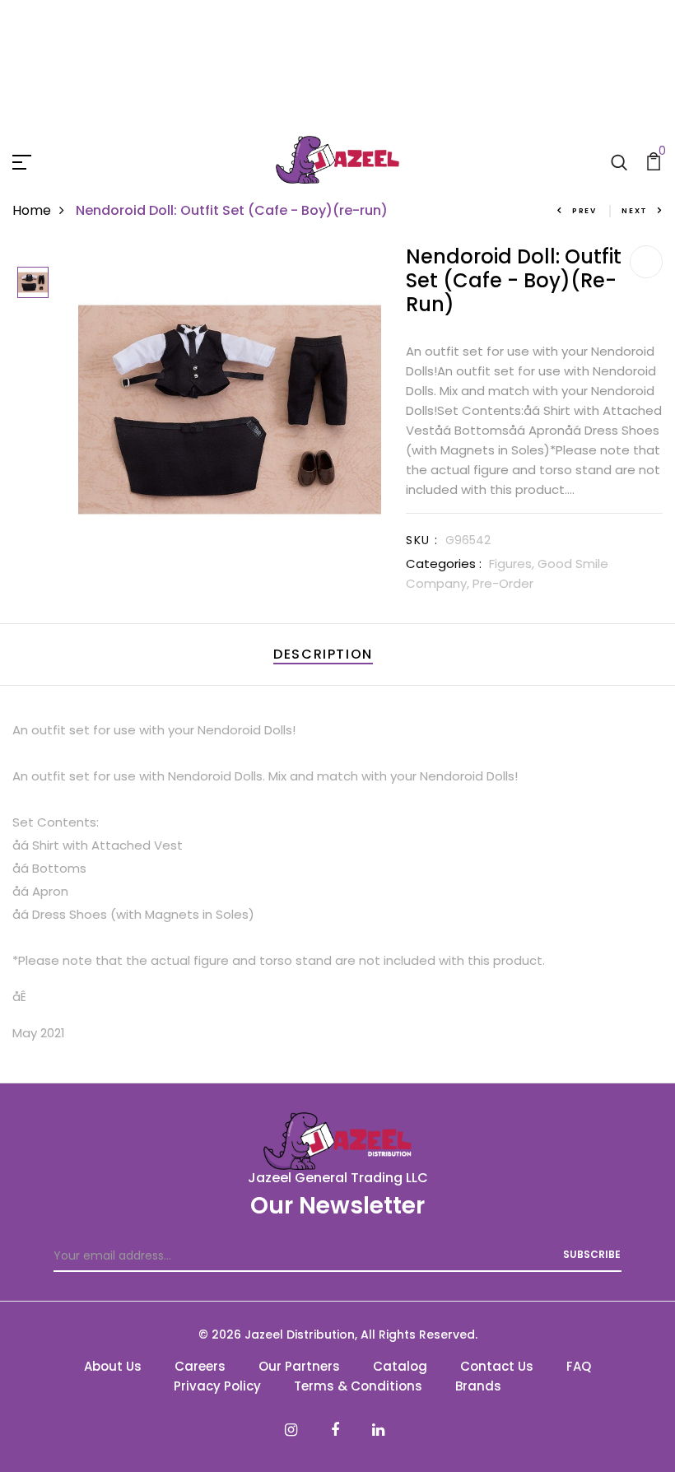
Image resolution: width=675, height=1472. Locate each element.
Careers (200, 1366)
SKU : (422, 540)
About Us (113, 1366)
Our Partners (299, 1366)
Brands (478, 1386)
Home (31, 210)
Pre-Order (502, 583)
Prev (584, 211)
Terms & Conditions (358, 1386)
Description (323, 654)
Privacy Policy (217, 1386)
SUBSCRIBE (592, 1254)
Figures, (513, 563)
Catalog (400, 1366)
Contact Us (496, 1366)
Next (634, 211)
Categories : (444, 563)
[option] (33, 284)
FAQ (578, 1366)
